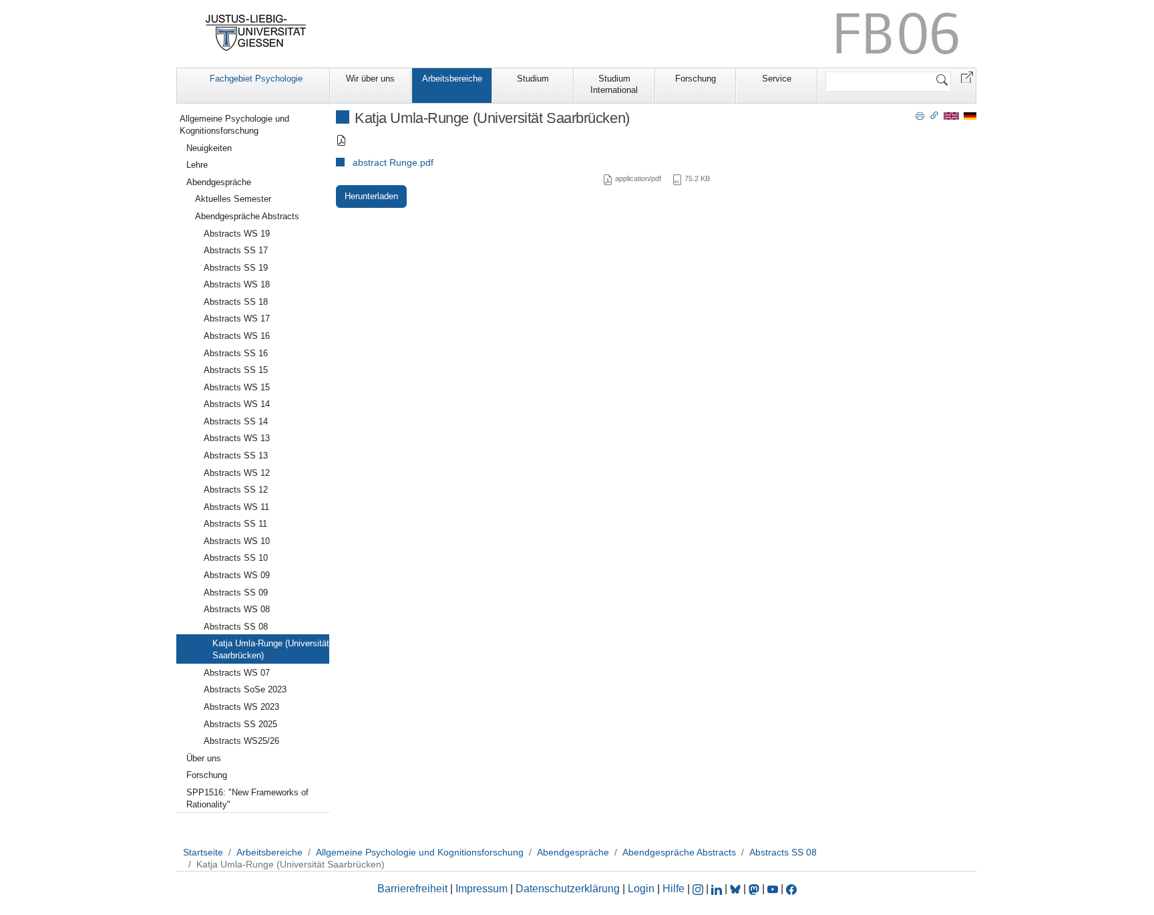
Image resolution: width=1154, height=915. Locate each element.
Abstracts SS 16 (236, 353)
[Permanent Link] (934, 115)
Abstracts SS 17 (236, 250)
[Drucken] (920, 115)
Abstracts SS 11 (235, 524)
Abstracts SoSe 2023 (245, 689)
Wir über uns (370, 79)
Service (776, 79)
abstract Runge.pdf (393, 162)
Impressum (481, 888)
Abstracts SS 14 (236, 421)
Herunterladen (371, 196)
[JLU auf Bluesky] (736, 888)
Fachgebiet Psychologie (256, 79)
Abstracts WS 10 (237, 541)
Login (642, 888)
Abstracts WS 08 (237, 609)
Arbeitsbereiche (452, 79)
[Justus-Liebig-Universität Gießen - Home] (256, 33)
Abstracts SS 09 (236, 592)
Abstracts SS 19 (236, 268)
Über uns (203, 758)
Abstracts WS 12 (237, 473)
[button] (967, 77)
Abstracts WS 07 (237, 673)
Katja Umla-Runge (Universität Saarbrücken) (270, 649)
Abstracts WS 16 (237, 336)
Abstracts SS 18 (236, 302)
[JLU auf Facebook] (791, 888)
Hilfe (673, 888)
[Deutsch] (970, 115)
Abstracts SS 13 (236, 455)
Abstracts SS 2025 (240, 724)
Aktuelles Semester (233, 199)
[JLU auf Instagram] (699, 888)
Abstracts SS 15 (236, 370)
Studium (533, 79)
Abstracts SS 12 (236, 490)
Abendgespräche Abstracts (247, 216)
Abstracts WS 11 (236, 507)
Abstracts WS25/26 (241, 741)
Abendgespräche (218, 182)
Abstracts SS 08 (236, 627)
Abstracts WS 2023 (241, 707)
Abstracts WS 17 (237, 318)
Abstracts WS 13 (237, 438)
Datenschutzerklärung (568, 888)
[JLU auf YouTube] (772, 888)
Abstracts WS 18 (237, 284)
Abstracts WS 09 (237, 575)
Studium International (614, 84)
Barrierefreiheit (412, 888)
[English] (951, 115)
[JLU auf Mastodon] (755, 888)
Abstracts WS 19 (237, 234)
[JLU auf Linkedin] (718, 888)
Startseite (203, 852)
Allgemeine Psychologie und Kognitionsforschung (234, 125)
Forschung (695, 79)
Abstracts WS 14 (237, 404)
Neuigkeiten (209, 148)
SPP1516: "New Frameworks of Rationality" (247, 798)
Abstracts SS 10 (236, 558)
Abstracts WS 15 (237, 387)
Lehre (197, 165)
